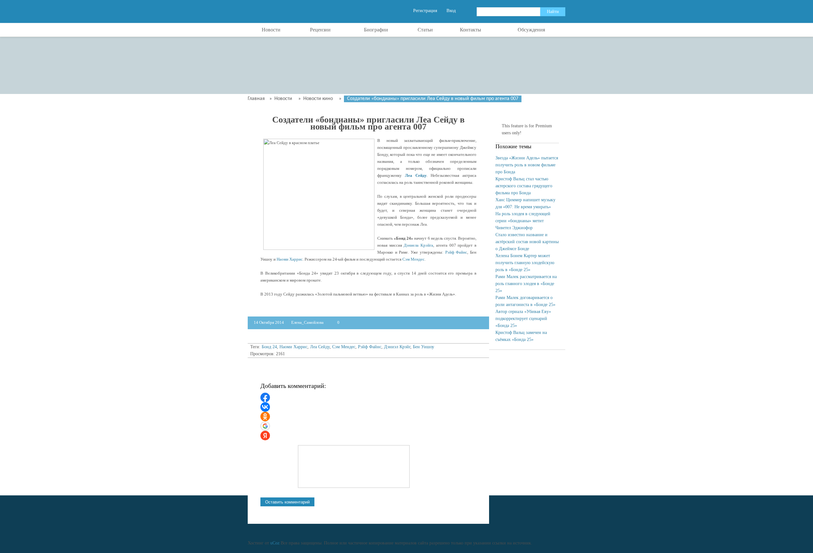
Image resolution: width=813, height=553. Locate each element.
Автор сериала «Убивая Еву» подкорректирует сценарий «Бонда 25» (523, 318)
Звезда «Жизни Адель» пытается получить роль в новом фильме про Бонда (526, 165)
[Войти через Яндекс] (265, 435)
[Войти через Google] (265, 426)
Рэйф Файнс (456, 252)
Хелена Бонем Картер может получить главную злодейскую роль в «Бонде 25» (524, 262)
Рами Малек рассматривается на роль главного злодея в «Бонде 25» (526, 283)
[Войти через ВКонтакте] (265, 407)
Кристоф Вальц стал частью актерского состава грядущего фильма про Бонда (523, 186)
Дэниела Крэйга (418, 245)
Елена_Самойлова (308, 322)
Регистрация (425, 10)
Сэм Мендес (413, 259)
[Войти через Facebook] (265, 397)
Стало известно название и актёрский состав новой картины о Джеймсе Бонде (527, 241)
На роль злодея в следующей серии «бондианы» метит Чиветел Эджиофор (522, 220)
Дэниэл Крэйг (397, 346)
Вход (451, 10)
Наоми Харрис (290, 259)
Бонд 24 (269, 346)
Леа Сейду (416, 175)
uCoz (274, 543)
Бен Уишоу (423, 346)
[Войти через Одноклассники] (265, 416)
